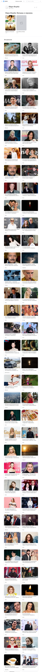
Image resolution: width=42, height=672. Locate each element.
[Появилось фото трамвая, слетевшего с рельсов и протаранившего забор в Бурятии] (12, 330)
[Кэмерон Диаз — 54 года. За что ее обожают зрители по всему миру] (30, 470)
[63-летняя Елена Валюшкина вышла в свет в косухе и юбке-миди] (12, 418)
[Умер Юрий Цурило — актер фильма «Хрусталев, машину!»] (12, 260)
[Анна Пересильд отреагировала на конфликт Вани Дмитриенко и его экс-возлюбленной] (30, 156)
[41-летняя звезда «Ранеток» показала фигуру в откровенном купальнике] (12, 453)
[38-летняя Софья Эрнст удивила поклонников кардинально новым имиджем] (30, 278)
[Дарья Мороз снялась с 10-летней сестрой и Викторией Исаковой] (30, 627)
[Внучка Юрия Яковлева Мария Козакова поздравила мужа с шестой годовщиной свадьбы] (12, 103)
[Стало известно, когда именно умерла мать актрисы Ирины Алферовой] (12, 86)
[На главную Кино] (6, 1)
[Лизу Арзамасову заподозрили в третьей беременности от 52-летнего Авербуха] (30, 558)
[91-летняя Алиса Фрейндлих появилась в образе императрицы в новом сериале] (30, 191)
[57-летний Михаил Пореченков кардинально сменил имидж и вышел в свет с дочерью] (12, 558)
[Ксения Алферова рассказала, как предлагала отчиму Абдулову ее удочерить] (30, 51)
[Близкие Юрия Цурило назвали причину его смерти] (12, 173)
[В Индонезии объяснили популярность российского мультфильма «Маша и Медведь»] (30, 383)
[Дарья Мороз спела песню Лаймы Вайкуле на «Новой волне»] (12, 226)
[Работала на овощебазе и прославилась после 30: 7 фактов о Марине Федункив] (12, 592)
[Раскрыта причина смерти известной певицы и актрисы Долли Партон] (12, 138)
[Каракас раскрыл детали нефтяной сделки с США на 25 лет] (30, 453)
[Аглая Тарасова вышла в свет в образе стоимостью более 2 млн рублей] (30, 540)
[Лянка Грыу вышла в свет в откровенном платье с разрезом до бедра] (12, 348)
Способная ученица (20, 31)
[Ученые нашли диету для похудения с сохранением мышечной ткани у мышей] (30, 418)
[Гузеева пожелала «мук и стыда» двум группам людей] (30, 138)
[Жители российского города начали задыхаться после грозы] (30, 260)
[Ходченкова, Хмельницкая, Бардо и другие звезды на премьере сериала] (30, 505)
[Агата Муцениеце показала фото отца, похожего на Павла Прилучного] (12, 313)
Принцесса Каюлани (9, 31)
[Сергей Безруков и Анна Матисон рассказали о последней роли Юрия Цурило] (30, 662)
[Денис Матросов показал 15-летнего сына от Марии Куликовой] (30, 173)
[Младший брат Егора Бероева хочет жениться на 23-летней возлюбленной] (12, 156)
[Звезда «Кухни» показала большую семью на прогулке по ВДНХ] (30, 523)
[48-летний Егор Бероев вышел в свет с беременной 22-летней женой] (30, 226)
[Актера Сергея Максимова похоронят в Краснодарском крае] (30, 208)
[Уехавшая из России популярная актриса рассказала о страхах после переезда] (30, 68)
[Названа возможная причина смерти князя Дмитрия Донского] (12, 121)
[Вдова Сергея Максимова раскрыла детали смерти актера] (30, 365)
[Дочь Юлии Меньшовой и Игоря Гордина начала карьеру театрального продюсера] (30, 121)
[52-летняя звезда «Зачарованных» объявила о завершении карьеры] (30, 610)
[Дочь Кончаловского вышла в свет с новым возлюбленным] (12, 243)
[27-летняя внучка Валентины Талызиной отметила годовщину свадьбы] (30, 295)
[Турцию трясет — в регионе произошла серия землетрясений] (12, 278)
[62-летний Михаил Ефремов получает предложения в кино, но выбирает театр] (12, 191)
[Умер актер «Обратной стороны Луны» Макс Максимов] (30, 592)
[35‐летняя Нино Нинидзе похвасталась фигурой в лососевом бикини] (12, 488)
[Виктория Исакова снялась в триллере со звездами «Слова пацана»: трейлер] (30, 645)
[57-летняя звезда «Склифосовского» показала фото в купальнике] (30, 243)
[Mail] (3, 1)
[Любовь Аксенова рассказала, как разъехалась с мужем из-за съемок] (12, 470)
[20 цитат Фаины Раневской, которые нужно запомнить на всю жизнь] (30, 86)
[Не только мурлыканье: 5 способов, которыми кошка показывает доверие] (12, 505)
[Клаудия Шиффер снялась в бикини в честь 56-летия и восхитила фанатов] (12, 435)
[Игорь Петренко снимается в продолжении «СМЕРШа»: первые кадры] (30, 435)
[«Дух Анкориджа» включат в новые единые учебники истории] (12, 523)
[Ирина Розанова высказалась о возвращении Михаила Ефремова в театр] (12, 645)
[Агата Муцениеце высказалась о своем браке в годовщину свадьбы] (12, 208)
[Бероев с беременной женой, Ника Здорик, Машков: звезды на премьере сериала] (30, 330)
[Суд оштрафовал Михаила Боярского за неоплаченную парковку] (12, 575)
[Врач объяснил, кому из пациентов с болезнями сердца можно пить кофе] (12, 662)
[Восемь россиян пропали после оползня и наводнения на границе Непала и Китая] (12, 400)
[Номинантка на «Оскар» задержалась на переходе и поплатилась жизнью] (12, 627)
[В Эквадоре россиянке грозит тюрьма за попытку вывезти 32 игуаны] (12, 51)
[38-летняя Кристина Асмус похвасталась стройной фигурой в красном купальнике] (30, 400)
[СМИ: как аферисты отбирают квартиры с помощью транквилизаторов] (12, 383)
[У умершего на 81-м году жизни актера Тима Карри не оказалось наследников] (12, 295)
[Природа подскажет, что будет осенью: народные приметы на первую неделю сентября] (30, 313)
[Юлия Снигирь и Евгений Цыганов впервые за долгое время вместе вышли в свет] (30, 488)
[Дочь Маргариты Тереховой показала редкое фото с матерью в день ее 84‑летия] (30, 103)
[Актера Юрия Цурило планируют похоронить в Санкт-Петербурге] (30, 348)
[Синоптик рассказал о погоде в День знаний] (30, 575)
